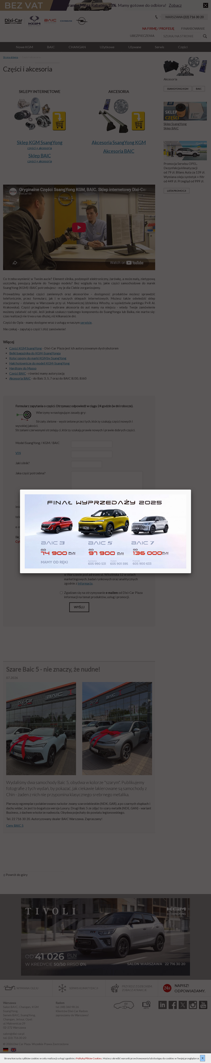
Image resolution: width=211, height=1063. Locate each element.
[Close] (191, 489)
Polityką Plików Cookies (89, 1058)
